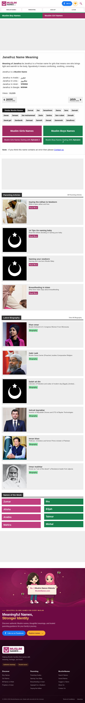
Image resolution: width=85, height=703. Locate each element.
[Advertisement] (42, 34)
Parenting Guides (35, 675)
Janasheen (47, 110)
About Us (61, 685)
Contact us (59, 150)
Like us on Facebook (16, 633)
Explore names (36, 633)
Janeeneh (58, 120)
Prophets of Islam (8, 685)
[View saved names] (75, 3)
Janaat (48, 120)
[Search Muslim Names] (81, 3)
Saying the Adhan (36, 688)
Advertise (80, 699)
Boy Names (6, 675)
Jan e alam (59, 115)
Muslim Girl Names (54, 16)
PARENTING (32, 9)
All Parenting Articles (74, 195)
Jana (66, 110)
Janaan (15, 115)
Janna (58, 110)
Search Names (63, 675)
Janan (6, 115)
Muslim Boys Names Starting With (63, 141)
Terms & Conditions (69, 699)
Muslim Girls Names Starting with (22, 140)
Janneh (39, 120)
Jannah (74, 110)
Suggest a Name (63, 682)
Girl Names (5, 678)
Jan (38, 110)
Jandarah (18, 120)
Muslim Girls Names (22, 131)
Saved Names (63, 678)
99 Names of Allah (8, 682)
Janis (40, 115)
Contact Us (62, 688)
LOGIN (74, 9)
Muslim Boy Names (11, 16)
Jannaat (29, 120)
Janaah (70, 115)
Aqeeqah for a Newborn (37, 685)
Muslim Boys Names (63, 131)
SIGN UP (52, 9)
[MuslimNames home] (13, 650)
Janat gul (7, 120)
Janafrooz (70, 120)
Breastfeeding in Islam (37, 682)
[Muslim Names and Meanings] (9, 3)
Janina (49, 115)
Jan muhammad (28, 115)
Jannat (30, 110)
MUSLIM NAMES (11, 9)
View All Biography (75, 317)
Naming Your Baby (36, 678)
